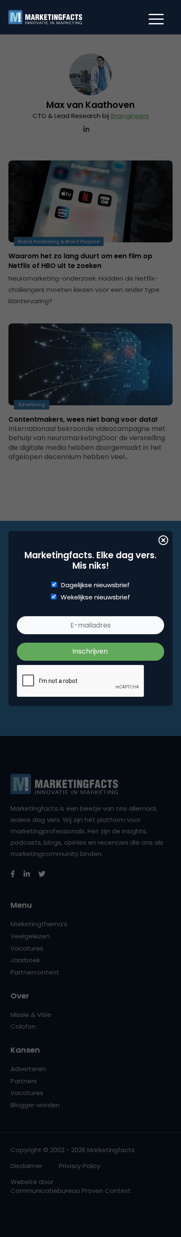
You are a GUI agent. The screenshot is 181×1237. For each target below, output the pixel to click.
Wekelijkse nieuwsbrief (95, 597)
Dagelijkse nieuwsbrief (95, 585)
